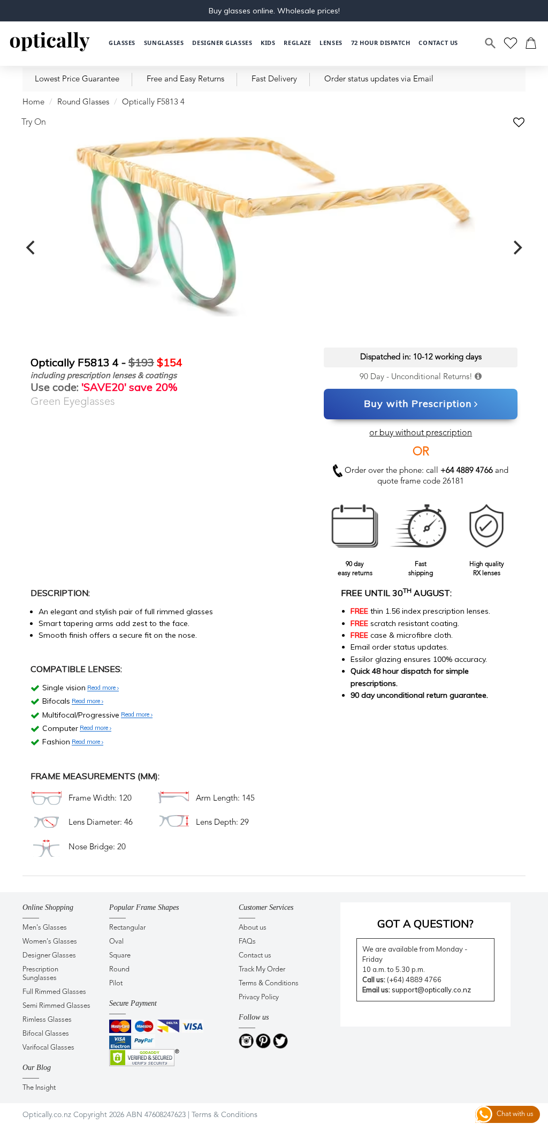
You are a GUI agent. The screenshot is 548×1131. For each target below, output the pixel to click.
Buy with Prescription (417, 403)
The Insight (39, 1087)
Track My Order (262, 969)
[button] (268, 43)
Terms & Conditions (269, 983)
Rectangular (127, 927)
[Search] (491, 43)
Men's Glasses (44, 927)
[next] (516, 248)
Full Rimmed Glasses (54, 992)
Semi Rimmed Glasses (56, 1005)
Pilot (116, 983)
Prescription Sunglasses (40, 974)
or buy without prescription (420, 433)
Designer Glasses (49, 955)
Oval (116, 941)
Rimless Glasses (47, 1019)
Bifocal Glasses (45, 1033)
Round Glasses (83, 103)
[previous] (31, 248)
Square (120, 955)
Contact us (255, 955)
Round (119, 969)
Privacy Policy (259, 997)
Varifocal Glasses (48, 1047)
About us (253, 927)
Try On (33, 122)
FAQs (247, 941)
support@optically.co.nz (431, 989)
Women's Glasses (49, 941)
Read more (102, 688)
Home (33, 103)
